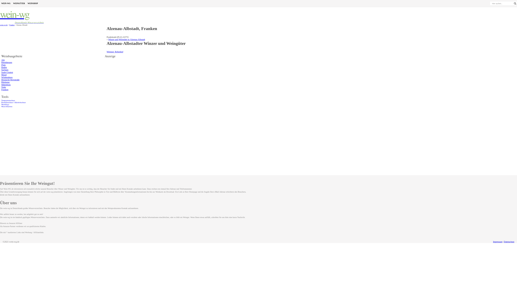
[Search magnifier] (515, 3)
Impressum (497, 242)
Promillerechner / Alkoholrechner (13, 102)
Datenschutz (509, 242)
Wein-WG (6, 3)
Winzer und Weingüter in (126, 39)
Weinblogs (5, 104)
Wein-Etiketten (6, 106)
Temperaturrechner (8, 100)
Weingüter (19, 3)
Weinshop (33, 3)
